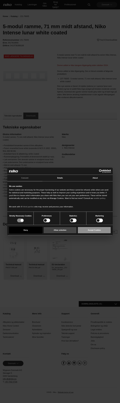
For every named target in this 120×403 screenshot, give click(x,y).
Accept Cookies (94, 230)
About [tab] (95, 178)
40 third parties (27, 207)
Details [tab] (60, 178)
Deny (26, 230)
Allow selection (60, 230)
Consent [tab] (24, 178)
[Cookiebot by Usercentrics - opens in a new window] (100, 171)
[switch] (46, 220)
